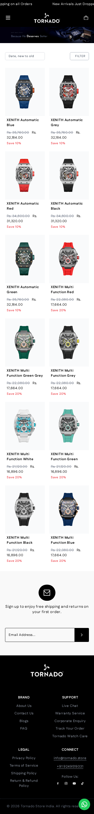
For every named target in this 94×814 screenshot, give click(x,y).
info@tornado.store (70, 758)
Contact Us (23, 713)
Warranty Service (70, 713)
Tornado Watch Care (70, 736)
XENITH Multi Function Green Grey (25, 373)
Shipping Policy (24, 773)
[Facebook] (57, 783)
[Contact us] (84, 804)
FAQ (23, 728)
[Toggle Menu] (8, 18)
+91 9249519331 (70, 766)
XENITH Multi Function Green (64, 457)
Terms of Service (24, 765)
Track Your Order (70, 728)
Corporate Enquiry (70, 721)
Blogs (24, 721)
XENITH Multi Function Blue (63, 540)
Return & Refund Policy (24, 783)
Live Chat (70, 706)
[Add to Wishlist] (37, 86)
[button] (86, 18)
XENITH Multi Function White (20, 457)
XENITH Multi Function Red (62, 290)
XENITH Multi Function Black (20, 540)
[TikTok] (82, 783)
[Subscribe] (81, 635)
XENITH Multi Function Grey (63, 373)
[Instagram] (66, 783)
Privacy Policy (24, 758)
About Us (24, 706)
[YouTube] (74, 783)
